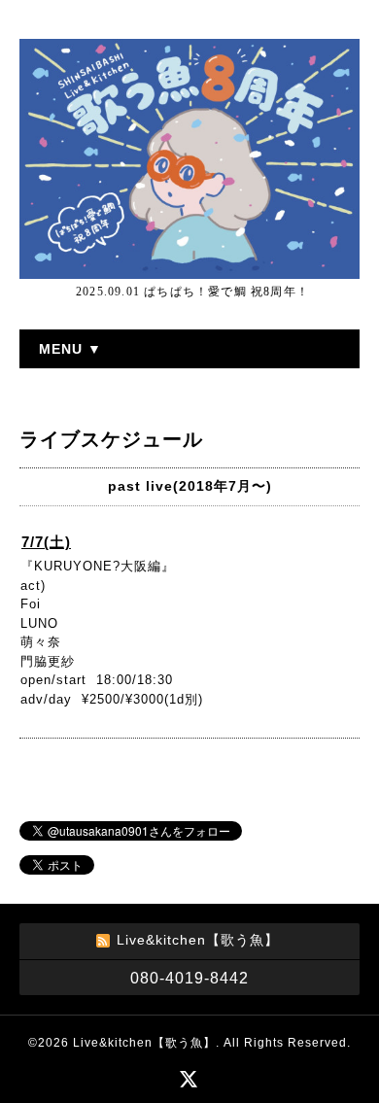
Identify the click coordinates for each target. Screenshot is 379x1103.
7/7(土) (46, 542)
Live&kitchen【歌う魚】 (144, 1043)
